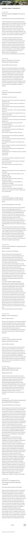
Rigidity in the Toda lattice (10, 315)
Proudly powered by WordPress (8, 531)
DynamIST (7, 2)
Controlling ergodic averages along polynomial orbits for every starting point (12, 199)
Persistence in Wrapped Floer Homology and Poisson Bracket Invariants (11, 482)
